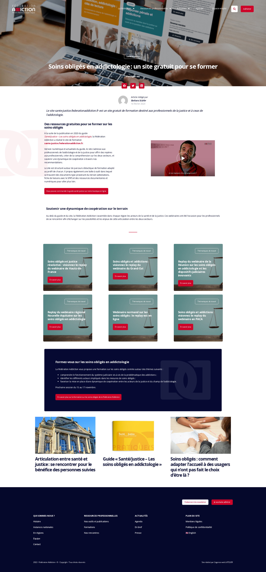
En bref (138, 527)
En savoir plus (55, 279)
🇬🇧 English (191, 532)
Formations (89, 527)
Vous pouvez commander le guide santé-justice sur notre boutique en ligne (76, 191)
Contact (37, 544)
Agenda (199, 8)
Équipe (36, 538)
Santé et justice (132, 56)
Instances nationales (43, 527)
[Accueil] (23, 9)
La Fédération (124, 8)
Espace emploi (219, 8)
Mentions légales (194, 521)
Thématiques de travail (76, 250)
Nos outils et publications (96, 521)
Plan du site (193, 515)
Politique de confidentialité (199, 527)
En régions (38, 532)
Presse (138, 532)
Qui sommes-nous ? (44, 515)
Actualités (181, 8)
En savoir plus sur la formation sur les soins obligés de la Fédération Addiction (88, 397)
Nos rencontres (91, 532)
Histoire (37, 521)
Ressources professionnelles (154, 8)
